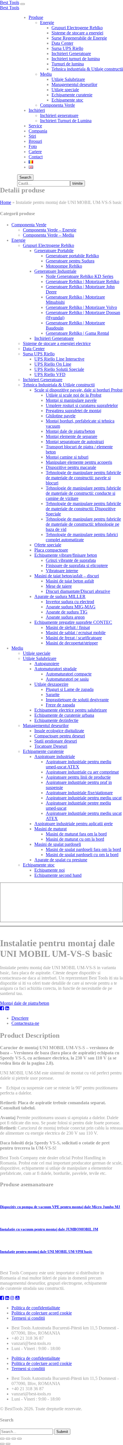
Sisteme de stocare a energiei (77, 32)
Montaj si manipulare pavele (71, 400)
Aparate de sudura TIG (67, 611)
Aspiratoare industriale (54, 756)
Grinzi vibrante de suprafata (71, 560)
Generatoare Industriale (55, 271)
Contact (36, 156)
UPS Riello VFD (50, 374)
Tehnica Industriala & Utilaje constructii (59, 384)
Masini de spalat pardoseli (57, 844)
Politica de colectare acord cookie (41, 1312)
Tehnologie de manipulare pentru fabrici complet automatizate (82, 537)
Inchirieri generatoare (59, 115)
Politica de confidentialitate (35, 1307)
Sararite (52, 694)
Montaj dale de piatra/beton (70, 431)
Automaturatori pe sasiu (67, 679)
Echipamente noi (49, 870)
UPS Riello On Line (52, 364)
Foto (33, 146)
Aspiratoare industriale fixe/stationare (79, 792)
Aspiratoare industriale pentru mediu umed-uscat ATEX (78, 764)
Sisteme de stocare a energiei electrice (57, 343)
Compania (38, 130)
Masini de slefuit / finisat (68, 627)
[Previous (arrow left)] (2, 1444)
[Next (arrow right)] (8, 1444)
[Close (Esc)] (2, 1439)
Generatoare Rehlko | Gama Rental (77, 333)
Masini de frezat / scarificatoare (74, 637)
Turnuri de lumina (67, 63)
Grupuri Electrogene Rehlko (77, 27)
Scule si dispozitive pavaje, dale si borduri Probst (78, 389)
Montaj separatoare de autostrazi (75, 441)
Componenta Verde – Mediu (48, 235)
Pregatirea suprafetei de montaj (73, 410)
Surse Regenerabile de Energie (79, 38)
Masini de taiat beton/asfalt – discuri (66, 575)
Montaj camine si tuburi (67, 457)
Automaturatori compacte (69, 673)
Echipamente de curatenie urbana (64, 715)
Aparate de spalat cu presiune (60, 859)
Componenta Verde (57, 105)
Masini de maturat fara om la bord (76, 833)
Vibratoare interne (62, 570)
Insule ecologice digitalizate (59, 730)
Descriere (20, 1018)
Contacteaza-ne (25, 1023)
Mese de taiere (59, 586)
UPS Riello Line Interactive (59, 359)
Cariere (35, 151)
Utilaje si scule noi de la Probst (73, 395)
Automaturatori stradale (55, 668)
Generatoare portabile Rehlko (72, 255)
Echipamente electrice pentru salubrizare (70, 710)
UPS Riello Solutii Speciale (59, 369)
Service (35, 125)
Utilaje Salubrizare (68, 79)
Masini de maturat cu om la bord (75, 839)
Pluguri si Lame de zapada (70, 689)
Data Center (62, 43)
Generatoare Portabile (54, 250)
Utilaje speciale (65, 89)
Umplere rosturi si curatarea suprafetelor (82, 405)
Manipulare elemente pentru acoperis (79, 462)
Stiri (32, 136)
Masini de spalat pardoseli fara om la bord (83, 849)
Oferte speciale (47, 544)
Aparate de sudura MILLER (60, 596)
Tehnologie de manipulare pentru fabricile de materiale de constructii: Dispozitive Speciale (83, 508)
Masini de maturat (50, 828)
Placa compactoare (51, 550)
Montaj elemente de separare (71, 436)
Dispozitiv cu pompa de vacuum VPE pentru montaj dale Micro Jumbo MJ (60, 1207)
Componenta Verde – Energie (49, 229)
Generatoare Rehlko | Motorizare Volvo (81, 307)
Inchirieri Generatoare (71, 53)
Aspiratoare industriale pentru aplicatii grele (73, 823)
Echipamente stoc (67, 100)
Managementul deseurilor (74, 84)
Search (25, 177)
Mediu (46, 74)
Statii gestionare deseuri (55, 741)
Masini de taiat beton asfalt (70, 581)
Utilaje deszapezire (51, 684)
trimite (77, 183)
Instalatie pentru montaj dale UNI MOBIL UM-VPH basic (46, 1251)
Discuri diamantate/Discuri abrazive (78, 591)
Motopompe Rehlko (64, 266)
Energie (47, 22)
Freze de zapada (60, 704)
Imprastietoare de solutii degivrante (77, 699)
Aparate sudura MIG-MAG (71, 606)
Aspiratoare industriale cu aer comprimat (82, 772)
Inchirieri (37, 110)
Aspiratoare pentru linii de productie (78, 777)
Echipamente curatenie (71, 94)
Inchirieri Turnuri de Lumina (66, 120)
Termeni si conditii (28, 1318)
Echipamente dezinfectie (56, 720)
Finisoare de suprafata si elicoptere (77, 565)
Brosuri (35, 141)
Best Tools (9, 2)
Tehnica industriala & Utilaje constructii (87, 69)
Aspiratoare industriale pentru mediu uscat (84, 797)
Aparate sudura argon (65, 617)
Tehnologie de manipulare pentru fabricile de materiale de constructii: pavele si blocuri (83, 477)
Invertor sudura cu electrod (70, 601)
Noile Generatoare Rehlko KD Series (79, 276)
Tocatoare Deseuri (50, 746)
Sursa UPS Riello (67, 48)
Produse (36, 17)
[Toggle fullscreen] (13, 1439)
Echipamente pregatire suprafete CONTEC (73, 622)
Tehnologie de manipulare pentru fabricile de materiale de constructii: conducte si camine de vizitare (83, 493)
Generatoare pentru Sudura (70, 260)
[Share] (8, 1439)
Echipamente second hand (58, 875)
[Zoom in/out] (19, 1439)
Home (5, 202)
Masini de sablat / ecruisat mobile (76, 632)
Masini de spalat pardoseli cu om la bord (82, 854)
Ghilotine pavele (61, 415)
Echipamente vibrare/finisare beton (65, 555)
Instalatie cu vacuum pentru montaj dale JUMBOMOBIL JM (49, 1229)
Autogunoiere (46, 663)
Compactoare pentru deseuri (59, 735)
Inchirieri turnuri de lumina (75, 58)
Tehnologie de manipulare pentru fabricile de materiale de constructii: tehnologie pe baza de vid (83, 524)
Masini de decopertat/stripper (72, 642)
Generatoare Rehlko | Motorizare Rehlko (82, 281)
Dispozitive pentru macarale (71, 467)
